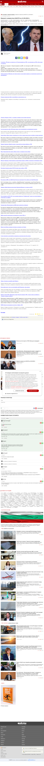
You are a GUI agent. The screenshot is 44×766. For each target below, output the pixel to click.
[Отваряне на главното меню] (1, 1)
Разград (39, 6)
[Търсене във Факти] (42, 1)
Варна (8, 6)
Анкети (23, 742)
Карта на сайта (3, 750)
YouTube (21, 317)
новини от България (9, 528)
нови (17, 623)
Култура (23, 738)
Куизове (23, 744)
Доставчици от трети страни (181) (11, 381)
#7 (6, 436)
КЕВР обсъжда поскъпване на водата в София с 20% (12, 304)
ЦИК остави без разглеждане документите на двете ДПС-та (13, 215)
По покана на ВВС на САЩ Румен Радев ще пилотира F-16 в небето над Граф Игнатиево (19, 179)
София (1, 6)
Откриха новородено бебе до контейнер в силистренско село (13, 97)
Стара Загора (24, 6)
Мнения (12, 4)
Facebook (13, 317)
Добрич (17, 6)
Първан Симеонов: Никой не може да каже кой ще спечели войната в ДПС (16, 144)
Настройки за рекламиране (16, 386)
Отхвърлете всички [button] (19, 390)
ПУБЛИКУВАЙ (40, 408)
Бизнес (22, 4)
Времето (2, 742)
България (6, 4)
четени (6, 623)
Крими (35, 4)
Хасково (29, 6)
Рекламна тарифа (4, 753)
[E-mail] (24, 58)
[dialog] (22, 383)
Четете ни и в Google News (9, 319)
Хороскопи (24, 736)
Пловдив (4, 6)
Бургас (11, 6)
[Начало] (22, 2)
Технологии (32, 4)
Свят (10, 4)
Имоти (25, 4)
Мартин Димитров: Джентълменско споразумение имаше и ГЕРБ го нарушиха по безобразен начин (21, 160)
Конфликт (3, 740)
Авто (28, 4)
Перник (36, 6)
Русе (14, 6)
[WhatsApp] (19, 58)
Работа (2, 752)
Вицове (2, 744)
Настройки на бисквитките (16, 387)
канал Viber (25, 317)
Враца (20, 6)
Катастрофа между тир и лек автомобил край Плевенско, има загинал (15, 287)
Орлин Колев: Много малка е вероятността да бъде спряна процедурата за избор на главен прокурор (22, 135)
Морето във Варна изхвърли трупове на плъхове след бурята (13, 227)
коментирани (11, 623)
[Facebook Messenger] (21, 58)
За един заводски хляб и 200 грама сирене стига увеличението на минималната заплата (19, 129)
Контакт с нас (3, 755)
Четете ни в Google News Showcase (31, 748)
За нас (2, 749)
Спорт (38, 4)
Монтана (32, 6)
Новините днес (3, 726)
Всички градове (11, 14)
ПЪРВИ (7, 418)
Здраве (23, 740)
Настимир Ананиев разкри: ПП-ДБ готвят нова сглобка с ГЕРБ (14, 168)
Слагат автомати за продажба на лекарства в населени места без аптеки (16, 235)
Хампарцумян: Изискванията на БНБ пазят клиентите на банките (14, 205)
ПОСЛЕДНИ (3, 418)
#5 (6, 448)
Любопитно (3, 738)
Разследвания (17, 4)
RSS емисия (4, 747)
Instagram (17, 317)
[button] (11, 393)
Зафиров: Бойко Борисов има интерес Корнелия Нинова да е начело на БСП (16, 187)
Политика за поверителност (27, 387)
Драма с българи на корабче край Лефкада (9, 281)
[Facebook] (16, 58)
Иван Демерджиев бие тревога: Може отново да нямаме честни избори (15, 151)
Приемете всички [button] (33, 390)
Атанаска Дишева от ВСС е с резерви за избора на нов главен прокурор (16, 117)
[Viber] (27, 58)
